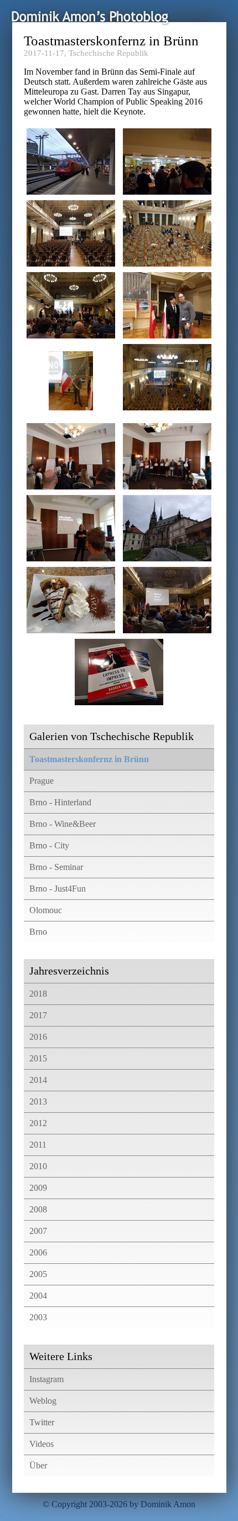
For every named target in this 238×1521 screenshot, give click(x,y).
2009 (38, 1187)
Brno (38, 931)
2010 (38, 1166)
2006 (38, 1252)
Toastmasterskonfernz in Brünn (89, 759)
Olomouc (45, 910)
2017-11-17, (45, 53)
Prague (41, 780)
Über (38, 1465)
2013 (38, 1101)
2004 (38, 1295)
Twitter (41, 1422)
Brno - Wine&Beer (62, 824)
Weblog (42, 1400)
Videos (41, 1444)
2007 (38, 1231)
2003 (38, 1317)
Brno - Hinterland (60, 802)
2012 (38, 1123)
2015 (38, 1058)
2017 (38, 1015)
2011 (37, 1144)
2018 (38, 993)
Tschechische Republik (108, 53)
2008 (38, 1209)
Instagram (46, 1379)
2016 (38, 1036)
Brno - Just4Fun (57, 888)
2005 (38, 1274)
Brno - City (49, 845)
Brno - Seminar (56, 867)
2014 (38, 1080)
